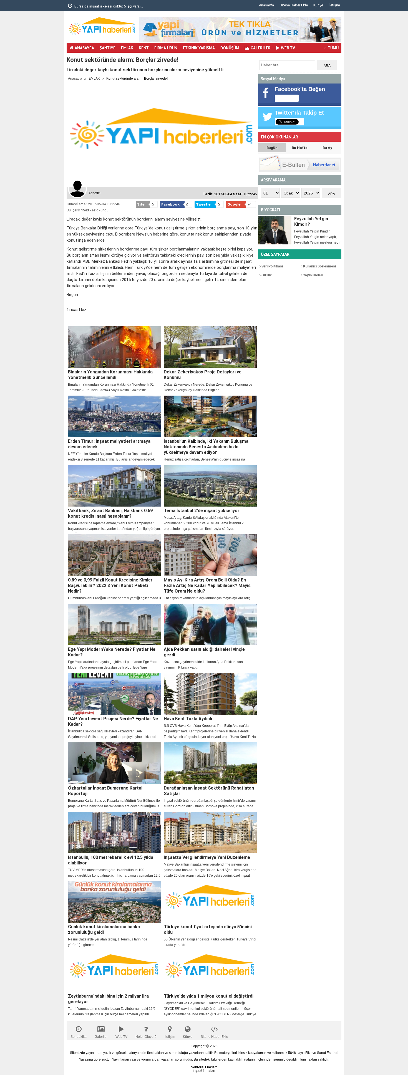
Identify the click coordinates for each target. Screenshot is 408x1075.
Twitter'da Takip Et (299, 113)
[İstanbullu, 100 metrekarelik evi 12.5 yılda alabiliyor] (114, 832)
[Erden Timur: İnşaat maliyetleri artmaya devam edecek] (114, 416)
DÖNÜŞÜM (229, 47)
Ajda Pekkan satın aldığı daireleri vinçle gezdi (204, 652)
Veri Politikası (272, 266)
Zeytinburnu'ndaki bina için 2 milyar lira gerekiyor (108, 998)
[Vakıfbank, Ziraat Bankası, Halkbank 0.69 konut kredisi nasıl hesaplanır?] (114, 486)
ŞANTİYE (107, 47)
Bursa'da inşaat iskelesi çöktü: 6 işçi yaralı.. (108, 6)
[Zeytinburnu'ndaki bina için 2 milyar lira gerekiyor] (114, 971)
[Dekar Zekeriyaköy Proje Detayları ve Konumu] (210, 347)
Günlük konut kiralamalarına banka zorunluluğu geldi (104, 929)
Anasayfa (266, 5)
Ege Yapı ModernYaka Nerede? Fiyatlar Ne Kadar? (111, 652)
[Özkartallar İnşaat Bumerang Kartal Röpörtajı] (114, 763)
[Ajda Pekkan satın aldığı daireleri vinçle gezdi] (210, 624)
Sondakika (78, 1037)
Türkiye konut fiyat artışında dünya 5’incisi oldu (208, 929)
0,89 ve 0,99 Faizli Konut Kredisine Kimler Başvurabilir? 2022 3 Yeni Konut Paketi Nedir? (110, 585)
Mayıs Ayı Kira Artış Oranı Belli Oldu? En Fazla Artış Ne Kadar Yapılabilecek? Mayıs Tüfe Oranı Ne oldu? (207, 585)
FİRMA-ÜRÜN (165, 47)
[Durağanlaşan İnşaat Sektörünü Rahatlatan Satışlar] (210, 763)
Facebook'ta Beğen (300, 89)
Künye (318, 5)
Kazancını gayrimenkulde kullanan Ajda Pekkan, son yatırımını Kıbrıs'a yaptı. (203, 664)
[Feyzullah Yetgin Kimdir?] (274, 230)
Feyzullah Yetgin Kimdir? (311, 221)
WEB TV (288, 47)
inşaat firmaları (204, 1071)
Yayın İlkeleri (312, 275)
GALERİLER (261, 47)
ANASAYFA (84, 47)
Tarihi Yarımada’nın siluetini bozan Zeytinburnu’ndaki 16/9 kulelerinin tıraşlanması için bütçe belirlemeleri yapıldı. (111, 1011)
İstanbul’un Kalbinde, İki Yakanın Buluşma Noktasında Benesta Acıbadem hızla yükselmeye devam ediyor (206, 447)
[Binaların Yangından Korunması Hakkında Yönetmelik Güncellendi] (114, 347)
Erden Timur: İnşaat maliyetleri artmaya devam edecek (109, 444)
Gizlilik (266, 275)
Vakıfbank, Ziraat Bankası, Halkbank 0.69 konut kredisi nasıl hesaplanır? (110, 513)
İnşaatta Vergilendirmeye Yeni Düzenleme (207, 857)
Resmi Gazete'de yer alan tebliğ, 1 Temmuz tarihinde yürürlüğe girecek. (107, 942)
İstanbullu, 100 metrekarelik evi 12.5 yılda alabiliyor (110, 860)
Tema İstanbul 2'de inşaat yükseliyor (202, 510)
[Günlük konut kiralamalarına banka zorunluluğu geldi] (114, 902)
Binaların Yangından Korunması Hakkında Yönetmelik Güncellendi (110, 374)
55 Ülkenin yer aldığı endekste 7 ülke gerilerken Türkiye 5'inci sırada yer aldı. (210, 942)
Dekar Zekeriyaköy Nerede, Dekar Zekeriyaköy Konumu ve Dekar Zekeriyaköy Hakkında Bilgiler (208, 387)
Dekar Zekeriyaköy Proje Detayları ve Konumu (202, 374)
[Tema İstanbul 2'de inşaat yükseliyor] (210, 486)
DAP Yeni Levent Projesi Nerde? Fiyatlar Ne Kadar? (113, 721)
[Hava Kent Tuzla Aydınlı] (210, 694)
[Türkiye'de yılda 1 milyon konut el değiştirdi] (210, 971)
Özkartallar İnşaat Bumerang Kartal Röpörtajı (105, 790)
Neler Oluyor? (146, 1037)
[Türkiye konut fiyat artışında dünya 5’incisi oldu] (210, 902)
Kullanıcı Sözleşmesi (319, 266)
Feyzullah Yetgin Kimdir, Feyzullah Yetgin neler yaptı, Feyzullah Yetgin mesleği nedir (317, 236)
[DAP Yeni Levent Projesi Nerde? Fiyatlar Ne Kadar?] (114, 694)
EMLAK (127, 47)
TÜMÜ (333, 47)
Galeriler (101, 1037)
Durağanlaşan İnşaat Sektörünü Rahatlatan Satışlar (209, 790)
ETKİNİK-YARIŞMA (199, 47)
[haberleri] (70, 319)
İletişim (334, 5)
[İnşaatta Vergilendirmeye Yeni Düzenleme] (210, 832)
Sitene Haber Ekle (293, 5)
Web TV (121, 1037)
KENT (144, 47)
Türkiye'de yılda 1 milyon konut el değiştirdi (208, 996)
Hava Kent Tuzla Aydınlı (188, 718)
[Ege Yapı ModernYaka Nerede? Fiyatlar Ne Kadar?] (114, 624)
